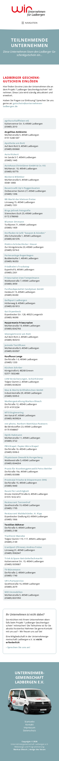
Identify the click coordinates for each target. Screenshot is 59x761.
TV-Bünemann (12, 569)
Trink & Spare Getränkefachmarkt (23, 558)
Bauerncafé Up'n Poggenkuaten (22, 187)
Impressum (29, 727)
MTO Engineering (14, 412)
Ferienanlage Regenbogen (19, 255)
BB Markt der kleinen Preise (20, 199)
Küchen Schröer (13, 367)
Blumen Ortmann (14, 221)
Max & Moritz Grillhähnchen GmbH (24, 390)
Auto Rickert (12, 154)
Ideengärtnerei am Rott (18, 333)
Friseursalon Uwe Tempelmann (22, 277)
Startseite (29, 721)
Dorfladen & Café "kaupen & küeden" (25, 232)
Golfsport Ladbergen (16, 300)
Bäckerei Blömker (14, 176)
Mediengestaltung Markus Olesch (23, 401)
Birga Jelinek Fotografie (17, 210)
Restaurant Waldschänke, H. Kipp (23, 513)
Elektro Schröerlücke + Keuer (21, 244)
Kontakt (29, 724)
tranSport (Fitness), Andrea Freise (23, 547)
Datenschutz (29, 730)
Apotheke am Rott (15, 143)
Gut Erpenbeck (13, 311)
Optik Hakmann (13, 434)
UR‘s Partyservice (14, 580)
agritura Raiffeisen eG (17, 120)
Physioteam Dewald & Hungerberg (23, 457)
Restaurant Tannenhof (17, 502)
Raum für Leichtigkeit (17, 491)
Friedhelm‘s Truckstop (17, 266)
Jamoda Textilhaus (15, 345)
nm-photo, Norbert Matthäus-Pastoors (26, 423)
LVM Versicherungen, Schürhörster (24, 378)
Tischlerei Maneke (15, 535)
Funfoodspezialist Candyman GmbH (24, 288)
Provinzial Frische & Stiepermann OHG (26, 479)
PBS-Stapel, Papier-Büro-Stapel (22, 446)
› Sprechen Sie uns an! (18, 647)
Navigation (31, 22)
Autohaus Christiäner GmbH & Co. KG (25, 165)
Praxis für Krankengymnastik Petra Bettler (28, 468)
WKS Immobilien (14, 592)
